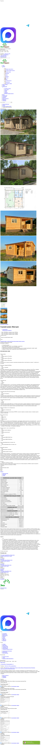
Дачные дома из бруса (9, 69)
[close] (0, 102)
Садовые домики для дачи (10, 70)
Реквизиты (4, 640)
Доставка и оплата (7, 88)
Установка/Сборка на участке (7, 649)
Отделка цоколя (5, 646)
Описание (4, 474)
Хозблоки (7, 73)
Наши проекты (5, 84)
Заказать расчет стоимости (6, 330)
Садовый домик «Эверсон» (5, 561)
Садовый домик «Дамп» (4, 566)
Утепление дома (5, 647)
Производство (4, 95)
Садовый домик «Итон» (4, 572)
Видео (3, 94)
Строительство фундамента (7, 650)
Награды (3, 638)
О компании (4, 96)
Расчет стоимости (5, 98)
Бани (6, 79)
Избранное (4, 99)
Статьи (5, 91)
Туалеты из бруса (8, 80)
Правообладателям (11, 668)
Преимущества (5, 635)
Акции (3, 85)
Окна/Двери (4, 645)
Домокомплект (4, 329)
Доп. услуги (6, 89)
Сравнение (4, 100)
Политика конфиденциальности (7, 658)
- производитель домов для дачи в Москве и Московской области (18, 667)
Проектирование (5, 652)
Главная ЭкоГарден (5, 104)
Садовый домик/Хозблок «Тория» (6, 556)
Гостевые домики (9, 83)
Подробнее (2, 559)
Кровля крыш (4, 651)
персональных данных (15, 686)
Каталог (3, 66)
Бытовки (7, 76)
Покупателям (4, 86)
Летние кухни (8, 71)
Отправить (2, 687)
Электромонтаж (5, 648)
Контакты (4, 97)
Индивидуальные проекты (9, 93)
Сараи (6, 74)
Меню (3, 65)
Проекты (3, 636)
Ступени (3, 644)
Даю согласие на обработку (10, 686)
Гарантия (6, 92)
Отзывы (5, 90)
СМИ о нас (4, 639)
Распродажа (8, 82)
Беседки (7, 77)
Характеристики (5, 473)
